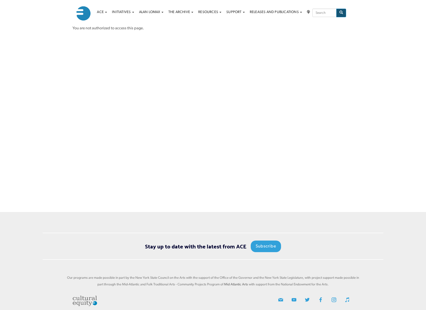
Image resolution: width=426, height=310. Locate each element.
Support (234, 12)
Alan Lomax (150, 12)
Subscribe (266, 246)
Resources (208, 12)
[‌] (280, 301)
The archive (179, 12)
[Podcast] (308, 12)
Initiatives (121, 12)
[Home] (85, 13)
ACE (101, 12)
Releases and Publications (275, 12)
